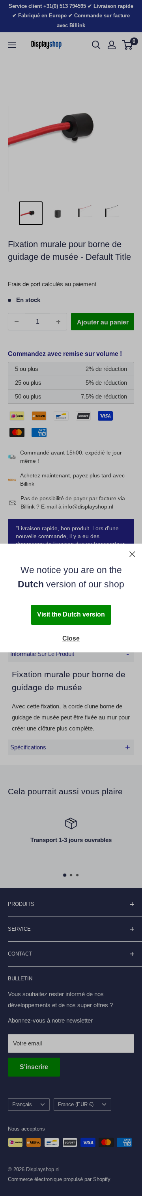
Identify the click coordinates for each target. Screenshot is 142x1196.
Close (71, 638)
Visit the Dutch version (71, 614)
